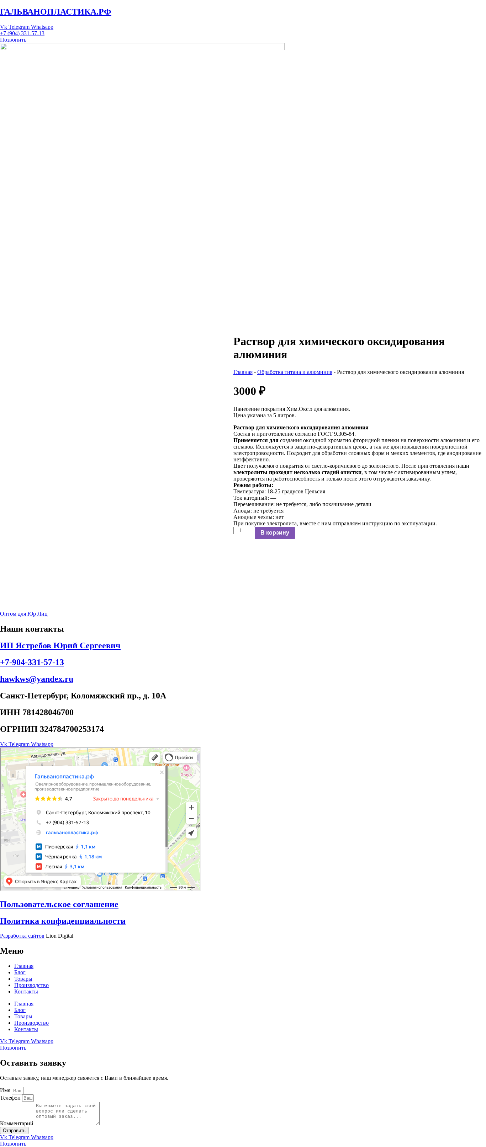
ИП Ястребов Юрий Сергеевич (60, 645)
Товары (23, 979)
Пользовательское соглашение (59, 904)
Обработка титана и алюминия (294, 372)
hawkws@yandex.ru (36, 679)
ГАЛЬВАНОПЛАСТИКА (55, 11)
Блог (20, 972)
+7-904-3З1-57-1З (32, 662)
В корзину (274, 533)
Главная (243, 372)
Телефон (11, 1098)
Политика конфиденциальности (63, 921)
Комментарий (17, 1123)
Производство (31, 985)
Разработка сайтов (22, 936)
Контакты (26, 991)
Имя (6, 1090)
